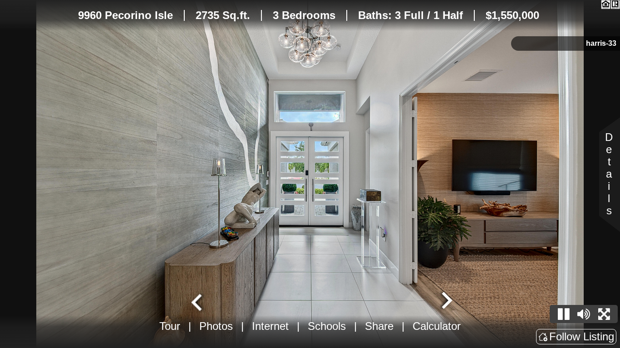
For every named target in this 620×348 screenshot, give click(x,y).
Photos (216, 326)
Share (379, 326)
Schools (327, 326)
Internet (270, 326)
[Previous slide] (198, 301)
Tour (169, 326)
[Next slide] (446, 301)
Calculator (437, 326)
